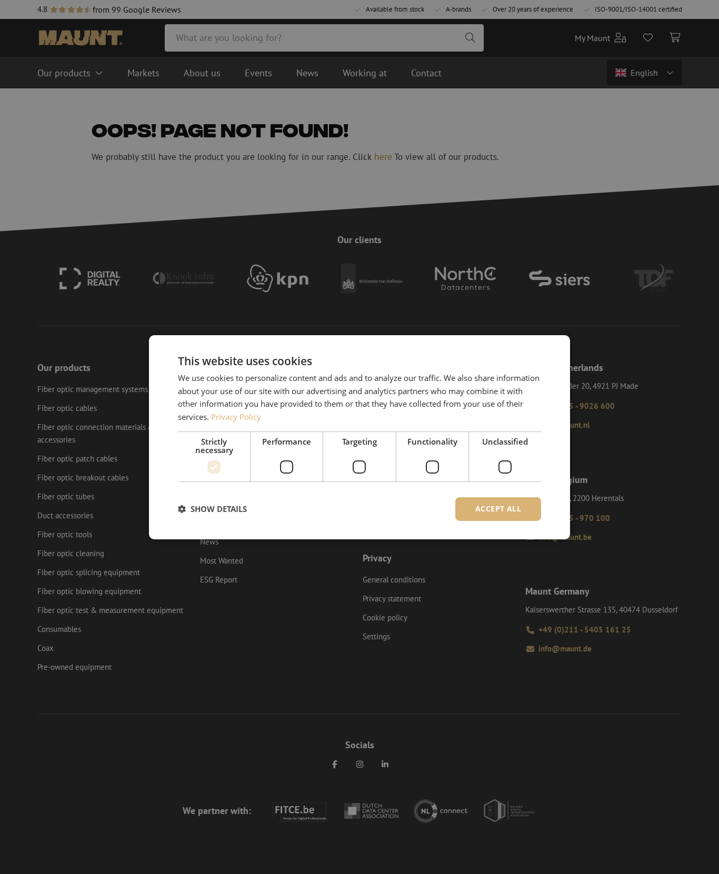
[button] (212, 509)
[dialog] (359, 437)
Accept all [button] (498, 509)
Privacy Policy (236, 416)
